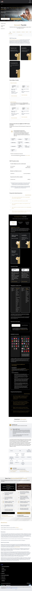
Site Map (3, 580)
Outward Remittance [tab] (25, 325)
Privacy (3, 568)
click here (14, 471)
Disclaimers (4, 569)
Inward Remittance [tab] (16, 325)
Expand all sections (27, 393)
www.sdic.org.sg (17, 546)
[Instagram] (27, 583)
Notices (3, 571)
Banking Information (5, 575)
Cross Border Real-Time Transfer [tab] (27, 223)
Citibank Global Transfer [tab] (20, 223)
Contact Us (3, 578)
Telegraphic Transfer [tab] (13, 223)
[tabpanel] (20, 125)
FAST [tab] (10, 32)
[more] (1, 4)
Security (3, 573)
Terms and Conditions (5, 566)
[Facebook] (30, 583)
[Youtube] (29, 583)
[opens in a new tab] (2, 1)
